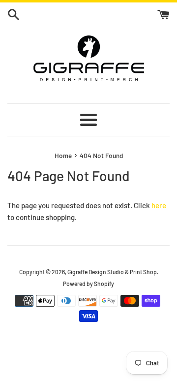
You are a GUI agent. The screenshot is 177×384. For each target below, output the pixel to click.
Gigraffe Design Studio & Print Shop (112, 271)
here (158, 205)
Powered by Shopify (88, 283)
